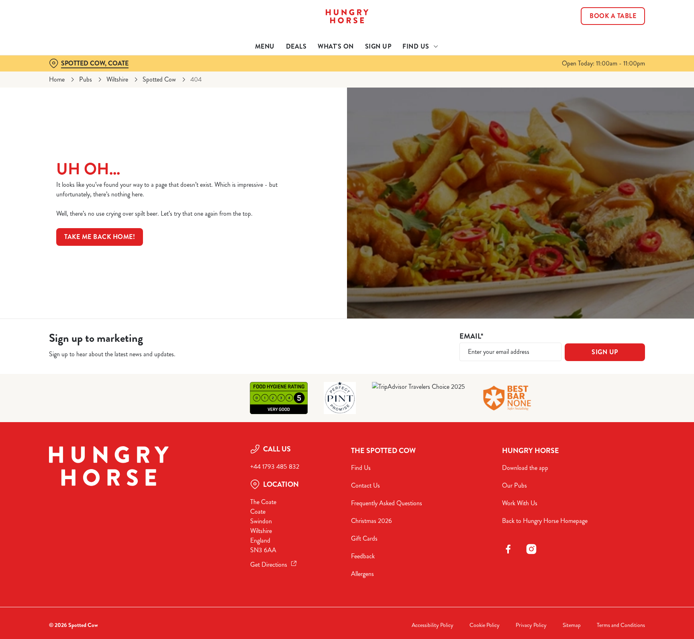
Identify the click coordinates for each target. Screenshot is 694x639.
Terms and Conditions (621, 625)
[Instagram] (531, 549)
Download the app (525, 467)
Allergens (362, 573)
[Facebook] (508, 549)
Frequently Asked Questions (386, 503)
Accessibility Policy (432, 625)
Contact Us (365, 485)
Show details (434, 74)
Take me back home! (99, 236)
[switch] (246, 74)
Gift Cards (364, 538)
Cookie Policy (484, 625)
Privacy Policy (531, 625)
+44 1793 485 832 (274, 466)
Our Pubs (514, 485)
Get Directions (268, 564)
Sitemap (572, 625)
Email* (471, 336)
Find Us (361, 467)
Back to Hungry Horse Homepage (545, 520)
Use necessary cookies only (611, 47)
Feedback (363, 556)
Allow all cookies (611, 21)
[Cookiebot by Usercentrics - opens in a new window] (68, 75)
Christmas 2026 (371, 520)
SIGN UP (605, 352)
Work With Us (519, 503)
